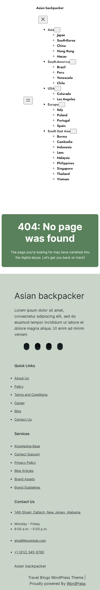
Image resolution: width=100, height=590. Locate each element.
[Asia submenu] (57, 29)
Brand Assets (24, 479)
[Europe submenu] (62, 104)
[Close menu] (43, 19)
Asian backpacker (50, 7)
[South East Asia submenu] (73, 131)
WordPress (76, 583)
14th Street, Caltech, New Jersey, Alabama (47, 512)
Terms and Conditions (30, 395)
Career (19, 403)
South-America (59, 61)
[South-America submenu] (73, 61)
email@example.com (30, 540)
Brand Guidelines (27, 487)
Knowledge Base (27, 446)
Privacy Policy (25, 462)
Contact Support (27, 454)
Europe (53, 104)
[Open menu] (28, 100)
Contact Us (23, 419)
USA (51, 88)
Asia (51, 29)
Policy (18, 386)
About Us (21, 378)
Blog (17, 411)
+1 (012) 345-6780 (29, 552)
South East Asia (59, 131)
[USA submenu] (57, 88)
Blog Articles (23, 471)
